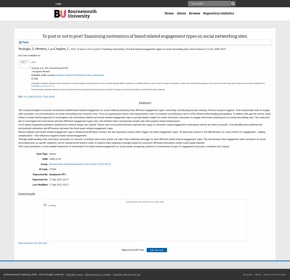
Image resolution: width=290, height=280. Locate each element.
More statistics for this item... (33, 242)
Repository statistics (218, 13)
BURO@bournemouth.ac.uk (42, 86)
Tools (25, 42)
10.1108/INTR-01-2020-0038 (39, 96)
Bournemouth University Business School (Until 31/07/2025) (80, 164)
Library (258, 274)
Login (58, 3)
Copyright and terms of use (126, 274)
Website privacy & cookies (98, 274)
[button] (157, 250)
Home (169, 13)
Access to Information (274, 274)
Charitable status (74, 274)
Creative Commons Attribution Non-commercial (79, 75)
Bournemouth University (75, 14)
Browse (194, 13)
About (181, 13)
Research (247, 274)
